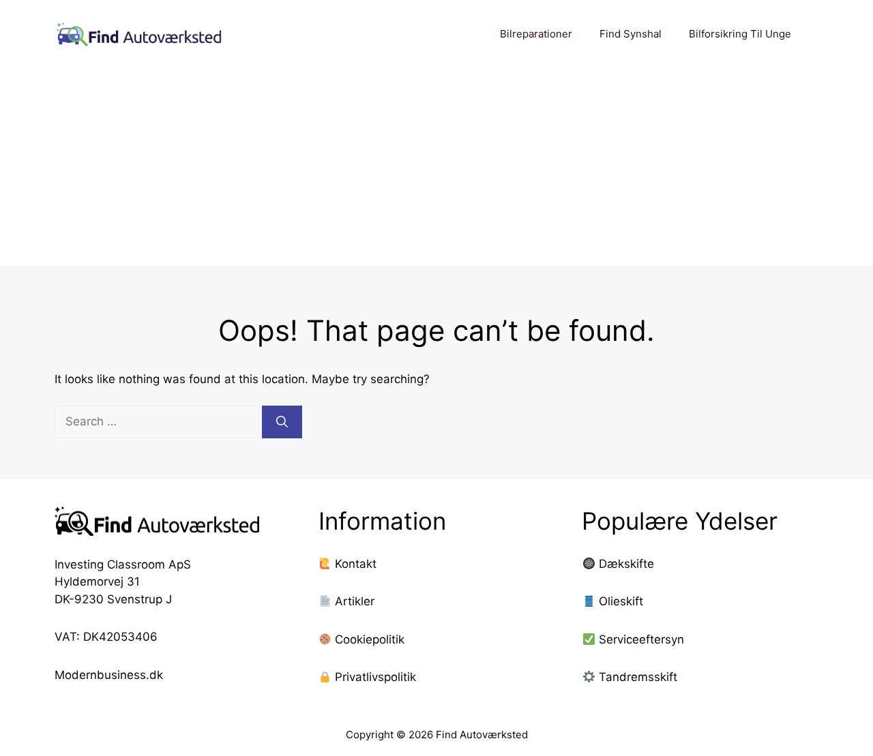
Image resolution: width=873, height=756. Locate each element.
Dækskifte (626, 564)
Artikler (352, 601)
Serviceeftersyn (641, 639)
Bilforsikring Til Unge (740, 33)
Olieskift (621, 601)
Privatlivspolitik (373, 677)
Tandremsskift (638, 677)
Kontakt (353, 564)
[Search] (282, 422)
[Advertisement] (436, 170)
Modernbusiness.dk (109, 675)
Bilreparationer (536, 33)
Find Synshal (631, 33)
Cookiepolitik (367, 639)
